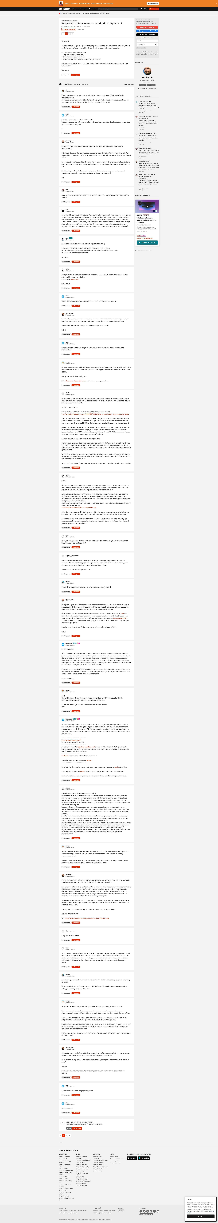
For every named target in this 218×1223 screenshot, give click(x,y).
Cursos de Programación (82, 1179)
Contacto (101, 1210)
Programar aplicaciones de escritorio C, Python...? (91, 23)
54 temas (142, 88)
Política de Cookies (153, 54)
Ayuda (113, 1210)
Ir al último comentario (81, 84)
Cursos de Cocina (63, 1190)
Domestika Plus (73, 1213)
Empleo (71, 1210)
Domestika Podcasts (64, 1213)
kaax (67, 238)
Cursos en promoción (115, 1163)
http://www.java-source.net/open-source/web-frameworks (87, 918)
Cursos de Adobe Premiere (100, 1166)
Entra (69, 1128)
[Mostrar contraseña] (156, 44)
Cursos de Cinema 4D (98, 1164)
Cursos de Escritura (64, 1176)
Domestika (95, 1210)
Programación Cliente (74, 13)
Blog (110, 1210)
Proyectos (84, 9)
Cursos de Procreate (98, 1162)
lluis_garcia (143, 156)
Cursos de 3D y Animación (66, 1170)
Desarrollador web (144, 161)
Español (121, 1210)
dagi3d (68, 475)
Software (96, 1154)
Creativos (79, 1210)
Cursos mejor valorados (116, 1158)
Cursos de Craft (63, 1158)
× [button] (216, 3)
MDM (82, 771)
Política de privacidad (83, 1219)
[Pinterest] (147, 1211)
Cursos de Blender (98, 1169)
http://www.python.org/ (86, 747)
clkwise (68, 393)
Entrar (146, 9)
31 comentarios (86, 26)
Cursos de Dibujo (80, 1162)
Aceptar (200, 1216)
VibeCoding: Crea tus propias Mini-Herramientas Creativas (146, 220)
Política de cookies (93, 1219)
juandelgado (76, 26)
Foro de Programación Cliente (69, 20)
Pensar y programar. (145, 101)
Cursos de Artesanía (81, 1164)
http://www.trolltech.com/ (71, 740)
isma (67, 209)
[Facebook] (140, 1211)
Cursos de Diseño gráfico (82, 1166)
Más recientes (128, 84)
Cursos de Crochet (81, 1183)
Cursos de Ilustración (64, 1156)
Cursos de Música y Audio (66, 1188)
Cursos (60, 1210)
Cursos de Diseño (63, 1168)
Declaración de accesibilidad (105, 1219)
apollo (117, 767)
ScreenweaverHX (119, 618)
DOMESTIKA (65, 9)
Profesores (109, 1213)
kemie (67, 189)
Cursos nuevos (114, 1156)
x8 (66, 90)
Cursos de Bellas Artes (82, 1169)
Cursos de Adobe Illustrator (100, 1160)
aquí (122, 614)
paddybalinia (144, 169)
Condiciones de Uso (153, 53)
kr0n (67, 535)
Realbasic (64, 756)
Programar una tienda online (147, 133)
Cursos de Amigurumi (81, 1185)
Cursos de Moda (63, 1178)
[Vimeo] (154, 1211)
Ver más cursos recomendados (144, 250)
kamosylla (143, 111)
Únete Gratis (77, 1128)
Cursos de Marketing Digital (83, 1181)
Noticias (106, 1210)
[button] (95, 9)
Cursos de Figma (97, 1171)
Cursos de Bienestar (64, 1196)
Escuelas (85, 1210)
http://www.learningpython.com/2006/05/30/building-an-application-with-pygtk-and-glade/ (95, 414)
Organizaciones (102, 1213)
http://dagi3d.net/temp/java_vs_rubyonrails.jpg (78, 507)
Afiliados (95, 1213)
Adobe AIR (74, 279)
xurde (67, 269)
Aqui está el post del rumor (76, 381)
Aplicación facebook (145, 148)
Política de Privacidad (142, 54)
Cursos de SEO (80, 1177)
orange (68, 362)
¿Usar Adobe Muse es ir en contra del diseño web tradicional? (147, 176)
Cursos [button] (75, 9)
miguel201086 (144, 188)
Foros (64, 13)
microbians (69, 643)
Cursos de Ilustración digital (83, 1160)
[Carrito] (141, 9)
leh (66, 930)
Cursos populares (114, 1161)
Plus (90, 9)
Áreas (78, 1154)
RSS (61, 1142)
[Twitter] (144, 1211)
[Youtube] (158, 1211)
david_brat (143, 128)
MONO (89, 760)
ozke (67, 114)
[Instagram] (151, 1211)
